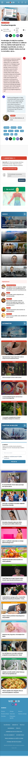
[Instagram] (22, 2)
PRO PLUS (22, 724)
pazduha (11, 131)
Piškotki (18, 728)
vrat (5, 131)
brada (19, 127)
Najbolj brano (5, 281)
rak (12, 134)
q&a (16, 134)
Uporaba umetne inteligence (14, 741)
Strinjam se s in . (13, 457)
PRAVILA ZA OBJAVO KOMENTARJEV (10, 168)
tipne (22, 131)
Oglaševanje (7, 724)
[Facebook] (25, 2)
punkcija (6, 134)
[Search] (19, 2)
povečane (6, 127)
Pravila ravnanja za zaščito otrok (14, 738)
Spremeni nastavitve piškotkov (14, 731)
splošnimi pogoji (13, 456)
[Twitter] (10, 35)
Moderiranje (11, 728)
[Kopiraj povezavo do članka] (21, 35)
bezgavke (13, 127)
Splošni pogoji (20, 735)
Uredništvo (15, 724)
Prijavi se (22, 180)
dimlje (16, 131)
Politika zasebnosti (9, 735)
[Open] (2, 2)
